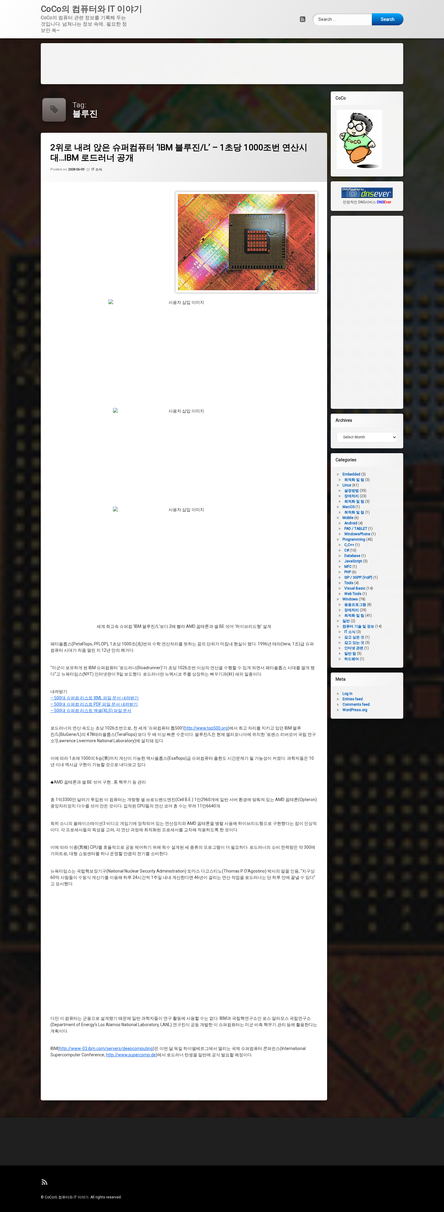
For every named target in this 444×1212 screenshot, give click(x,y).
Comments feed (356, 704)
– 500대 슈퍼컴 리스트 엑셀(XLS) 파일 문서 (90, 710)
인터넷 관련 (353, 648)
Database (352, 556)
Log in (347, 694)
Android (350, 523)
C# (346, 550)
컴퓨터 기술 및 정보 (358, 626)
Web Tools (353, 594)
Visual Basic (354, 588)
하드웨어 (351, 659)
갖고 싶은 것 (354, 637)
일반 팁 (350, 653)
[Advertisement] (222, 62)
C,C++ (349, 545)
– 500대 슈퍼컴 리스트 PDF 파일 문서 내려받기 (94, 704)
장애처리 (351, 496)
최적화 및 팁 (354, 480)
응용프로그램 (355, 605)
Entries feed (353, 699)
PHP (347, 572)
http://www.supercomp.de (131, 1055)
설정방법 (351, 490)
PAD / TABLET (355, 528)
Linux (347, 485)
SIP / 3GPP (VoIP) (358, 577)
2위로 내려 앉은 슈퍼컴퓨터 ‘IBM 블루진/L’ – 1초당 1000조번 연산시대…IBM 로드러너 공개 (178, 152)
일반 (346, 621)
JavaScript (353, 561)
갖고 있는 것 (354, 643)
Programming (354, 539)
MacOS (349, 507)
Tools (348, 583)
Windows (350, 599)
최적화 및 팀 (354, 501)
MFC (348, 567)
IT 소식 (97, 170)
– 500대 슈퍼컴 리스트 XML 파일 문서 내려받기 (94, 698)
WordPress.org (355, 710)
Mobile (348, 518)
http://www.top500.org (206, 728)
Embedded (351, 474)
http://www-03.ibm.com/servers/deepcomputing (106, 1048)
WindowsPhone (357, 534)
